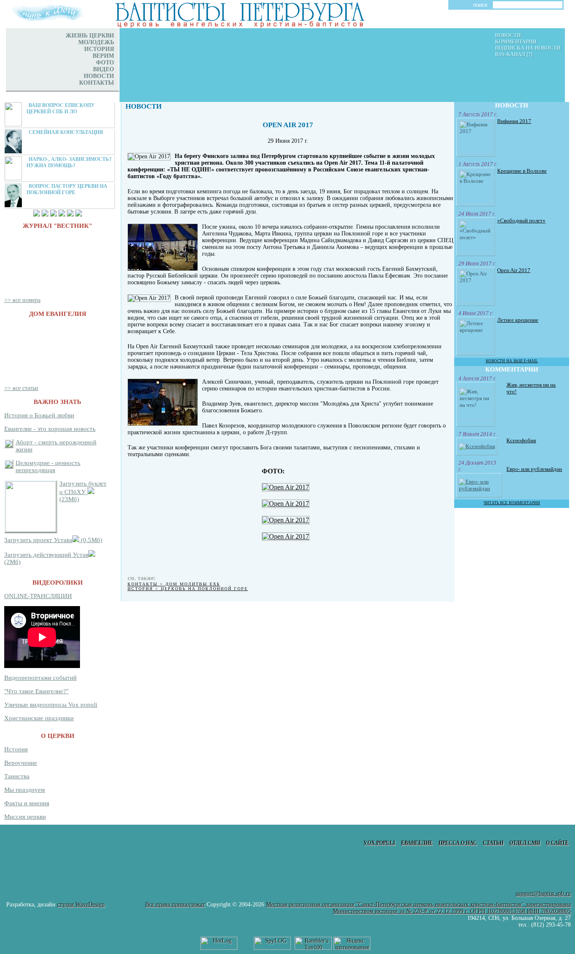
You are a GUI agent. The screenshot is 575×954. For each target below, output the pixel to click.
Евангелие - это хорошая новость (50, 428)
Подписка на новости (527, 48)
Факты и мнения (26, 803)
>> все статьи (21, 388)
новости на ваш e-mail (512, 360)
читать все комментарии (512, 502)
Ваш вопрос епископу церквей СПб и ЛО (61, 108)
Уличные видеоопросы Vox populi (50, 704)
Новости (508, 35)
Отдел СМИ (524, 843)
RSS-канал (510, 54)
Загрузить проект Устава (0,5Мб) (53, 540)
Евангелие (417, 843)
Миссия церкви (25, 816)
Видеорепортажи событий (40, 677)
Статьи (493, 843)
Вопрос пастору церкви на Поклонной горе (67, 189)
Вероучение (20, 762)
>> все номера (22, 300)
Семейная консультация (66, 132)
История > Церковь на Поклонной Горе (188, 588)
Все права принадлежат (175, 904)
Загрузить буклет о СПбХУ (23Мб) (82, 491)
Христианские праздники (39, 718)
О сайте (557, 843)
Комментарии (515, 42)
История (16, 749)
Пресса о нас (458, 843)
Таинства (16, 776)
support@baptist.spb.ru (543, 893)
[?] (529, 54)
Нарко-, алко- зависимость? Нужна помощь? (69, 162)
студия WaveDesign (81, 904)
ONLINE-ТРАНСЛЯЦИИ (38, 596)
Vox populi (379, 843)
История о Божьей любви (39, 415)
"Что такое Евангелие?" (36, 691)
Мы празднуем (24, 789)
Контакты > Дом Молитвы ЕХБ (174, 584)
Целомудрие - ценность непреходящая (48, 466)
